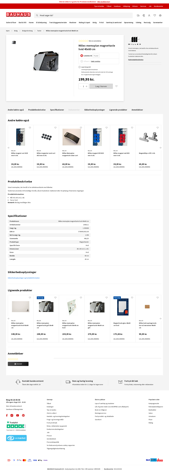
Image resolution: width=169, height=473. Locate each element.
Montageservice (100, 413)
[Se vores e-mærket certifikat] (16, 438)
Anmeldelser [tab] (15, 353)
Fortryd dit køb (52, 423)
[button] (18, 364)
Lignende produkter (118, 109)
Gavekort (98, 420)
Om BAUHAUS (51, 439)
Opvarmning (128, 23)
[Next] (160, 147)
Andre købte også (16, 109)
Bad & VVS (22, 23)
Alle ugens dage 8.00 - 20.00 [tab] (16, 400)
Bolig (95, 23)
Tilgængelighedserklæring (56, 448)
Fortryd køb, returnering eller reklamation (139, 384)
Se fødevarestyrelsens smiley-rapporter (61, 445)
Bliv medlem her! (103, 2)
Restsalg (147, 23)
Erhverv (135, 6)
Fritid (101, 23)
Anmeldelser (137, 109)
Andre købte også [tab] (18, 120)
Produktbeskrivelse (37, 109)
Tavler (39, 31)
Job (150, 6)
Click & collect (51, 413)
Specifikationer (57, 109)
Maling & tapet (84, 23)
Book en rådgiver (101, 410)
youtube (17, 415)
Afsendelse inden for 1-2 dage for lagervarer (87, 384)
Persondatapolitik (53, 442)
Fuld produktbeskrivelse (135, 59)
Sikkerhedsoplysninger (94, 109)
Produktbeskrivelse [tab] (20, 181)
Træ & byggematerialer (58, 23)
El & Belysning (41, 23)
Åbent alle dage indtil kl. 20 (31, 384)
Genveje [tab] (49, 399)
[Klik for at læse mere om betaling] (41, 460)
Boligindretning (27, 31)
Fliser (150, 420)
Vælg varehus (95, 61)
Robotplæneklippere (156, 407)
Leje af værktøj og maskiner (104, 403)
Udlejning (126, 6)
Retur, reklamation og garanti (57, 426)
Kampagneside (154, 403)
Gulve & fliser (11, 23)
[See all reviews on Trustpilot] (16, 424)
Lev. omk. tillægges (16, 167)
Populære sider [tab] (154, 399)
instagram (11, 415)
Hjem (8, 31)
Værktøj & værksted (114, 23)
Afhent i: (87, 61)
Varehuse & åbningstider (14, 409)
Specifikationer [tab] (17, 216)
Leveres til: (88, 55)
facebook (7, 415)
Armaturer (152, 416)
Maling (151, 423)
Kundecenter (158, 6)
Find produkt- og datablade (104, 416)
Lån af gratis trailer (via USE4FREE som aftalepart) (112, 407)
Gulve (151, 413)
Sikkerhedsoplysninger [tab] (22, 272)
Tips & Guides (99, 6)
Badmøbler (152, 410)
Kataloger (50, 407)
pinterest (23, 415)
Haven (31, 23)
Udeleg (138, 23)
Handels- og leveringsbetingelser (58, 416)
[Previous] (8, 147)
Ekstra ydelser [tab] (100, 399)
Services (143, 6)
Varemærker (158, 22)
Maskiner (72, 23)
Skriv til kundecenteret (14, 406)
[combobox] (83, 15)
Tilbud (109, 6)
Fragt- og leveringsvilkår (55, 420)
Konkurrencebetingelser (55, 429)
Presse (49, 436)
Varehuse (117, 6)
